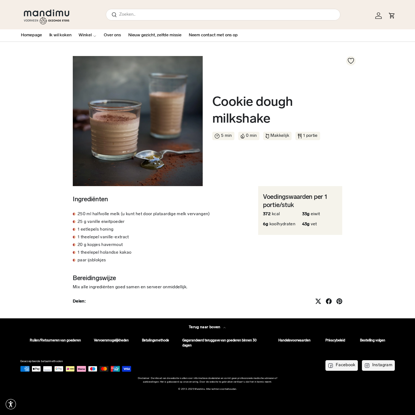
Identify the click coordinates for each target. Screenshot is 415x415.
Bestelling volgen (372, 340)
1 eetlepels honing (95, 229)
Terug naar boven (205, 327)
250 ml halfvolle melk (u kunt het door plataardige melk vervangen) (144, 214)
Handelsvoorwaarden (294, 340)
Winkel (85, 35)
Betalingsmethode (155, 340)
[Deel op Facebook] (328, 301)
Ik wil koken (60, 35)
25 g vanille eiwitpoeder (101, 222)
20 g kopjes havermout (100, 245)
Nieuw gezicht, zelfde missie (155, 35)
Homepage (31, 35)
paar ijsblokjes (92, 260)
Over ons (112, 35)
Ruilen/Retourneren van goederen (55, 340)
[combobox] (223, 14)
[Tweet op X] (318, 301)
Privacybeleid (335, 340)
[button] (11, 404)
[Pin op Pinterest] (339, 301)
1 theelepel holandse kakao (104, 253)
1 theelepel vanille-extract (103, 237)
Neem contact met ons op (213, 35)
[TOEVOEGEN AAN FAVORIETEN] (351, 61)
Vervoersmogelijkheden (111, 340)
